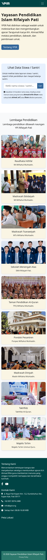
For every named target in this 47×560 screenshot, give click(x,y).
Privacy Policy (23, 557)
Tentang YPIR (10, 47)
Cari (40, 86)
